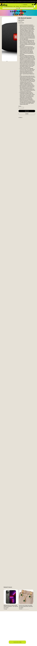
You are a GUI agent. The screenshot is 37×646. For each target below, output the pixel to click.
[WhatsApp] (18, 117)
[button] (35, 4)
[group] (18, 599)
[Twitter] (22, 117)
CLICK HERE (18, 13)
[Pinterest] (21, 117)
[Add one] (23, 108)
